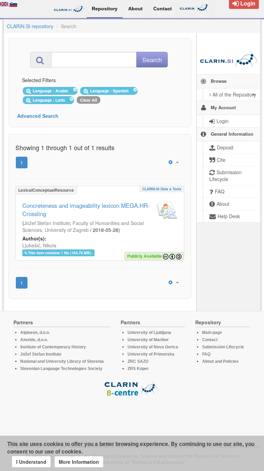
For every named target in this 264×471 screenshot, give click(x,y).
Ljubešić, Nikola (39, 245)
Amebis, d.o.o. (34, 339)
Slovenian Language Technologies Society (61, 368)
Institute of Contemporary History (53, 347)
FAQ (206, 354)
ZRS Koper (138, 368)
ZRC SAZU (138, 361)
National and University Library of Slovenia (62, 361)
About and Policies (220, 361)
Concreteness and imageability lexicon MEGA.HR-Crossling (86, 209)
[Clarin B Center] (132, 388)
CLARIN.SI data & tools (162, 189)
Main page (212, 332)
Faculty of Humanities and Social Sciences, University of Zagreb (83, 226)
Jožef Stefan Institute (47, 223)
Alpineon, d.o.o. (35, 332)
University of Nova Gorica (153, 347)
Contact (210, 339)
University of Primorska (151, 354)
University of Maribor (148, 339)
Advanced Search (37, 115)
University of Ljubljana (149, 332)
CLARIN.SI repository (30, 26)
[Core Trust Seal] (132, 416)
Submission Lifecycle (223, 347)
